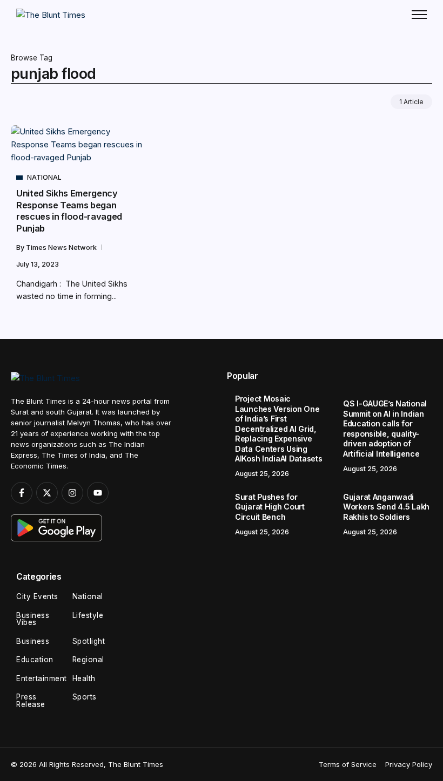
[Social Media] (21, 493)
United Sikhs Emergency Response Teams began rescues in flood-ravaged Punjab (69, 210)
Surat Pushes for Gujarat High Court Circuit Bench (270, 506)
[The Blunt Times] (50, 14)
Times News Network (62, 247)
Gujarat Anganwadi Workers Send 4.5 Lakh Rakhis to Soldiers (386, 506)
